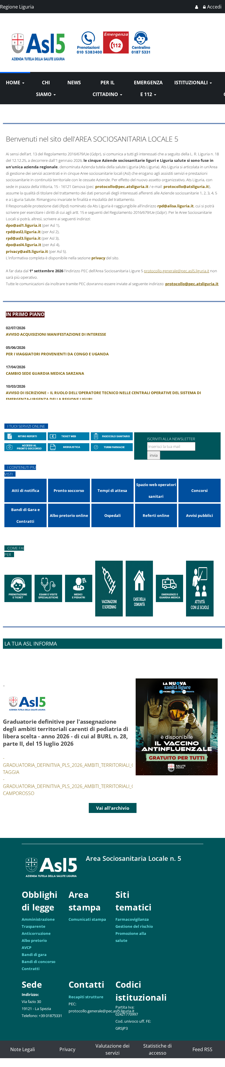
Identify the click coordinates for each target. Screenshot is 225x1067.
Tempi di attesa (112, 490)
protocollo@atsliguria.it (186, 186)
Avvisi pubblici (199, 515)
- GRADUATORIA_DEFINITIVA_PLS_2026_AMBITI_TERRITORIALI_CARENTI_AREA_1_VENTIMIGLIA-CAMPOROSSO (101, 786)
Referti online (156, 515)
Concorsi (199, 490)
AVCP (26, 947)
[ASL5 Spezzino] (38, 25)
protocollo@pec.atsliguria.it (122, 186)
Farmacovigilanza (132, 919)
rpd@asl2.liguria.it (23, 231)
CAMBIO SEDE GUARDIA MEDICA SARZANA (45, 373)
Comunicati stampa (87, 919)
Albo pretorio (34, 940)
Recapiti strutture (86, 996)
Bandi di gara (34, 954)
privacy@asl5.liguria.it (27, 251)
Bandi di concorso (38, 961)
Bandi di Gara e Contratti (25, 515)
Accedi (214, 7)
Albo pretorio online (69, 515)
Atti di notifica (25, 490)
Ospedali (112, 515)
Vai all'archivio (112, 808)
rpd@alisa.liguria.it (175, 206)
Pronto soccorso (69, 490)
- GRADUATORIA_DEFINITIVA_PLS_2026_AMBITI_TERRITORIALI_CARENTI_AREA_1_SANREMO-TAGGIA (98, 765)
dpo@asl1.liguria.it (23, 225)
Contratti (31, 968)
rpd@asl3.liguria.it (23, 238)
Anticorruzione (36, 933)
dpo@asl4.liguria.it (23, 244)
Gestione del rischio (134, 926)
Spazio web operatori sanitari (156, 490)
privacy (98, 258)
